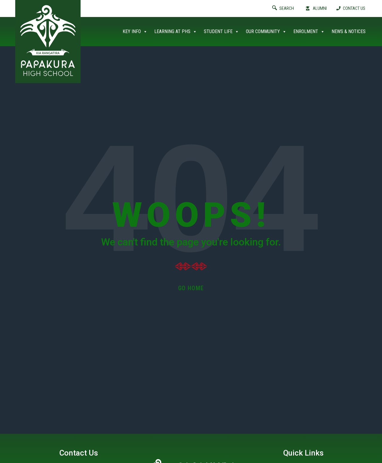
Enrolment (305, 31)
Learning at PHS (172, 31)
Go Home (191, 288)
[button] (288, 8)
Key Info (132, 31)
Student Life (218, 31)
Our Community (263, 31)
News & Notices (349, 31)
